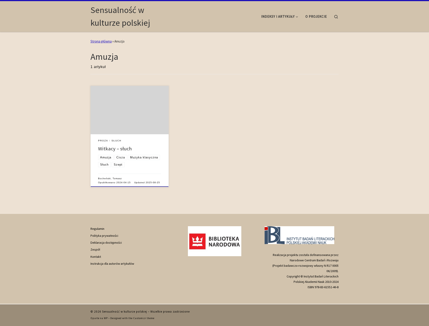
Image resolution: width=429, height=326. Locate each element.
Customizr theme (143, 318)
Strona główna (101, 41)
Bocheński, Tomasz (110, 178)
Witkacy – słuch (115, 148)
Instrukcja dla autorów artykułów (112, 264)
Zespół (95, 249)
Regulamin (97, 229)
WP (106, 318)
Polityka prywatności (104, 236)
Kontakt (95, 257)
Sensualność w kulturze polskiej (124, 311)
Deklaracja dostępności (106, 243)
